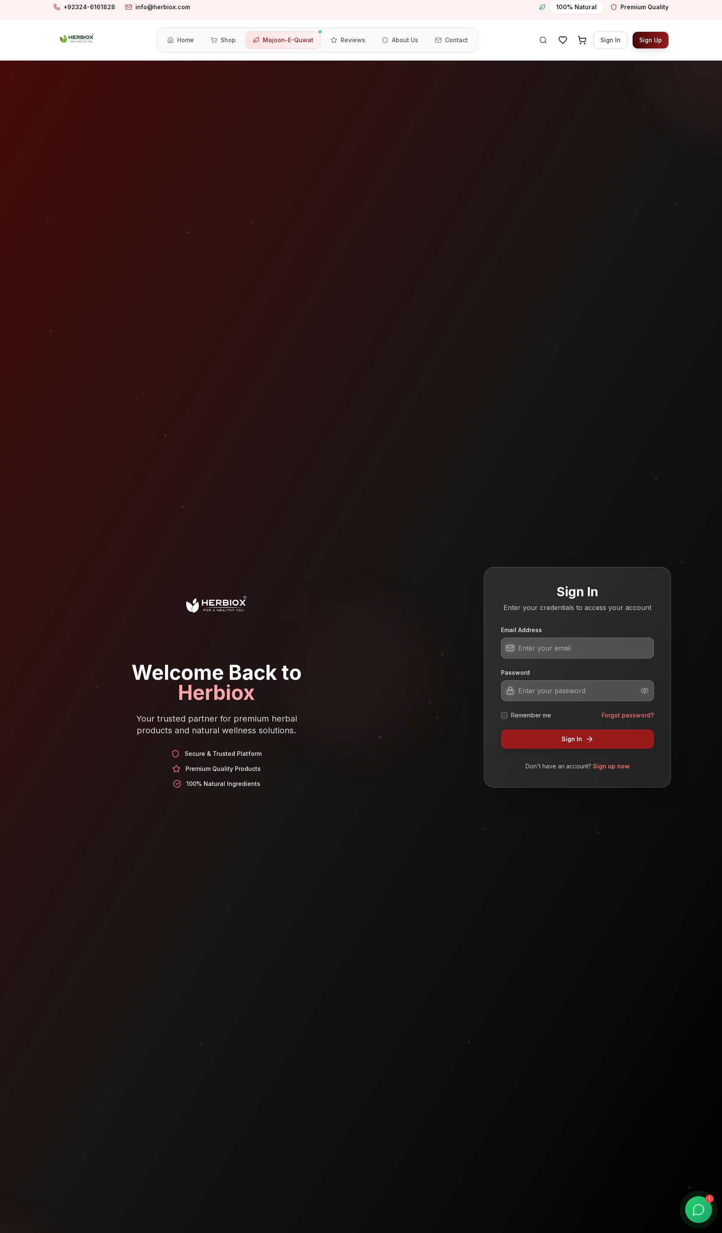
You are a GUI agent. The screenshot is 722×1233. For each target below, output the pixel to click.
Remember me (531, 715)
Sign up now (611, 766)
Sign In (610, 39)
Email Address (521, 629)
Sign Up (650, 39)
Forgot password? (628, 715)
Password (515, 672)
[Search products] (543, 40)
